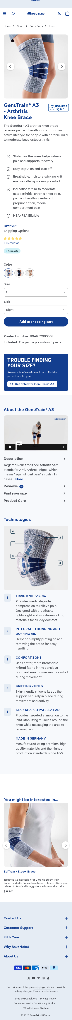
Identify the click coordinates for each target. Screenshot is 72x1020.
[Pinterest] (38, 978)
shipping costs (42, 987)
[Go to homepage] (36, 13)
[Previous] (10, 66)
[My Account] (59, 13)
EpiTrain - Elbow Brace (19, 871)
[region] (36, 66)
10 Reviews (12, 243)
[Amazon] (48, 978)
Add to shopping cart (36, 322)
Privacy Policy (48, 998)
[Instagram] (43, 978)
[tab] (35, 469)
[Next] (61, 66)
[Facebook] (24, 978)
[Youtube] (33, 978)
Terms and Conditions (25, 998)
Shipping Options (16, 231)
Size (7, 284)
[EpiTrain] (36, 835)
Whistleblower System (36, 1008)
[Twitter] (29, 978)
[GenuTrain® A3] (36, 66)
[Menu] (4, 13)
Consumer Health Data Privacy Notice (34, 1003)
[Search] (12, 13)
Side (7, 302)
